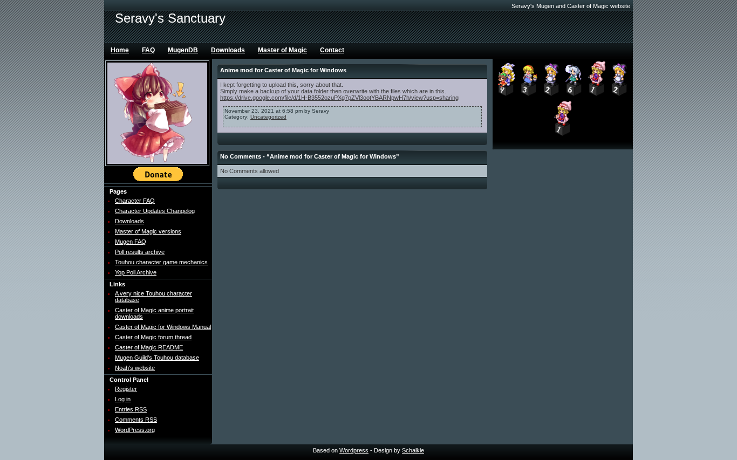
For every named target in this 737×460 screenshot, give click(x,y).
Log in (123, 399)
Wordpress (353, 450)
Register (126, 389)
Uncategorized (268, 117)
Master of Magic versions (148, 231)
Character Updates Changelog (155, 211)
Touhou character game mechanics (161, 262)
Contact (332, 50)
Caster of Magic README (149, 347)
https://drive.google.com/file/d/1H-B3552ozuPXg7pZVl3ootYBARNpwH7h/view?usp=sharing (339, 97)
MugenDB (183, 50)
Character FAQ (135, 200)
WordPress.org (135, 430)
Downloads (228, 50)
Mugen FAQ (130, 241)
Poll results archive (140, 252)
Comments (136, 419)
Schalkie (413, 450)
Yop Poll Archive (135, 272)
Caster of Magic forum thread (153, 337)
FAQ (148, 50)
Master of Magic (282, 50)
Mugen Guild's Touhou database (157, 357)
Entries (131, 409)
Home (120, 50)
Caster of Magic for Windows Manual (163, 327)
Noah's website (135, 368)
